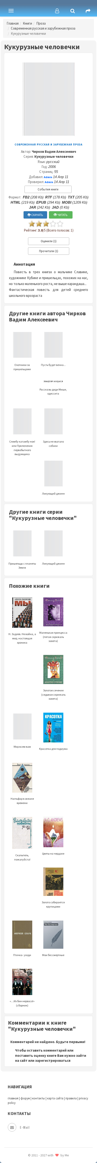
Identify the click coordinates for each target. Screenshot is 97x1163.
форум (25, 1098)
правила (71, 1098)
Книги (27, 23)
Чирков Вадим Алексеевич (54, 151)
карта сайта (55, 1098)
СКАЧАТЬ (37, 215)
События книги (48, 189)
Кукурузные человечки (53, 156)
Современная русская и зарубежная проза (43, 28)
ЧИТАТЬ (62, 215)
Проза (41, 23)
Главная (13, 23)
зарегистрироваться (52, 1060)
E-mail (24, 1127)
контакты (38, 1098)
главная (13, 1098)
